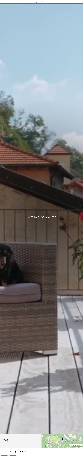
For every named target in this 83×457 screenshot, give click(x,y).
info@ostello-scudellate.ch (7, 442)
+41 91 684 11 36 (5, 441)
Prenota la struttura (77, 445)
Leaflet (82, 447)
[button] (62, 439)
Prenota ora (8, 455)
